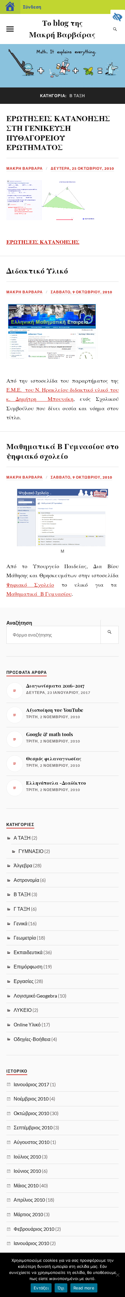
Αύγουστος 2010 (31, 1142)
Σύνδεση (32, 6)
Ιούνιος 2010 (27, 1171)
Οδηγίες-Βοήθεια (32, 1039)
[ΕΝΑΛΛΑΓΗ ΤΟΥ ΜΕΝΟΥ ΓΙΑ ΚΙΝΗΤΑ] (10, 29)
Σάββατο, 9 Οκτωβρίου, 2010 (81, 292)
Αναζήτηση (19, 623)
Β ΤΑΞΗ (22, 894)
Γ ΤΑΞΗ (22, 909)
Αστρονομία (26, 880)
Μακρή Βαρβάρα (24, 168)
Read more (83, 1287)
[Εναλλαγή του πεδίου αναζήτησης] (115, 29)
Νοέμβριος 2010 (31, 1098)
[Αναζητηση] (109, 632)
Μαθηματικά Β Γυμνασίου (39, 593)
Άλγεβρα (23, 865)
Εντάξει (41, 1287)
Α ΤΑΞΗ (22, 838)
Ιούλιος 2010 (27, 1156)
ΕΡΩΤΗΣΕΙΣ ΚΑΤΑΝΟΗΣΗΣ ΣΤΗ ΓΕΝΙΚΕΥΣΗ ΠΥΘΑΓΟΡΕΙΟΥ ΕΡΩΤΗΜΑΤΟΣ (58, 132)
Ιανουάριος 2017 (31, 1084)
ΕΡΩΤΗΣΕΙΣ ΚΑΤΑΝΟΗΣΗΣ (42, 242)
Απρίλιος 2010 (29, 1200)
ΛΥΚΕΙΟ (23, 1010)
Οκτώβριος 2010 (31, 1113)
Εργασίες (24, 981)
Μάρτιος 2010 (28, 1214)
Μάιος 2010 (26, 1185)
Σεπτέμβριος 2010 (33, 1127)
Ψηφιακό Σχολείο (30, 584)
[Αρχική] (10, 7)
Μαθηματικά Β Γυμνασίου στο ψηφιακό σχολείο (62, 451)
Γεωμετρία (25, 937)
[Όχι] (117, 1275)
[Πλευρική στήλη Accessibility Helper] (117, 17)
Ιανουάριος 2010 (31, 1243)
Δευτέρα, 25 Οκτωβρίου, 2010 (82, 168)
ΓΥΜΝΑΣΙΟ (31, 851)
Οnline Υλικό (27, 1024)
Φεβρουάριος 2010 (34, 1229)
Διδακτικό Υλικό (37, 270)
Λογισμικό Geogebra (35, 995)
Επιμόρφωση (28, 966)
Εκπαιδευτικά (28, 952)
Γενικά (20, 923)
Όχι (61, 1287)
